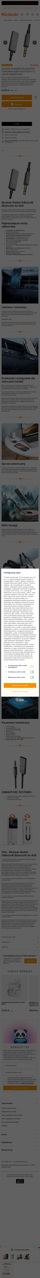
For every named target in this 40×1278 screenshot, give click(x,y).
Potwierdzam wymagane (20, 691)
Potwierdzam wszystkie (20, 685)
